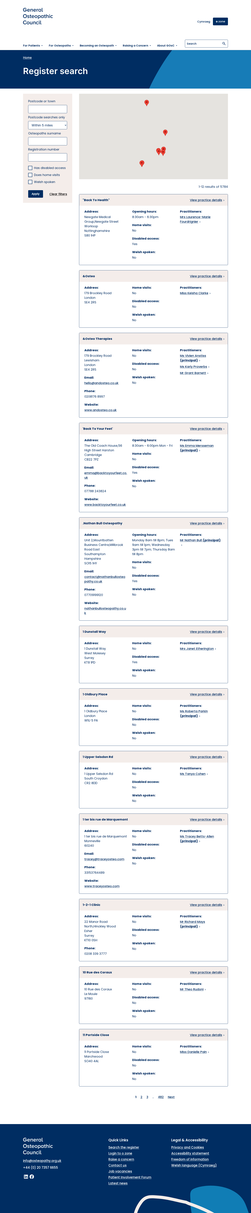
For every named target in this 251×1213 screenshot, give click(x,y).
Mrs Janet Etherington (197, 648)
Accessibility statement (190, 1153)
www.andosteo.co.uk (100, 410)
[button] (146, 103)
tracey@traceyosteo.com (104, 859)
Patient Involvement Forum (129, 1177)
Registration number (43, 149)
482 (161, 1097)
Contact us (117, 1165)
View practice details (206, 200)
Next (171, 1097)
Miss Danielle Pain (193, 1052)
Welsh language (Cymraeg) (194, 1165)
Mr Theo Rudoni (192, 989)
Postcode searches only (46, 117)
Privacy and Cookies (187, 1147)
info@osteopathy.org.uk (42, 1160)
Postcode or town (41, 101)
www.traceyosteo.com (102, 886)
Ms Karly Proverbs (193, 366)
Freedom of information (190, 1159)
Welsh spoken (44, 182)
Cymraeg (203, 22)
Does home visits (47, 175)
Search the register (123, 1147)
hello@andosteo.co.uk (101, 383)
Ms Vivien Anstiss (193, 357)
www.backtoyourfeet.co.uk (105, 504)
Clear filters (58, 194)
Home (27, 57)
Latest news (118, 1183)
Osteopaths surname (44, 133)
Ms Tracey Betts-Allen (197, 838)
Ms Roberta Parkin (194, 713)
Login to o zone (120, 1153)
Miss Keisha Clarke (194, 293)
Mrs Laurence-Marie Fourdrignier (195, 219)
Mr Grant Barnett (193, 373)
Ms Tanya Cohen (193, 774)
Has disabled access (50, 168)
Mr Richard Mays (192, 924)
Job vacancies (120, 1171)
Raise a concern (121, 1159)
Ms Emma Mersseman (197, 447)
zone (220, 21)
